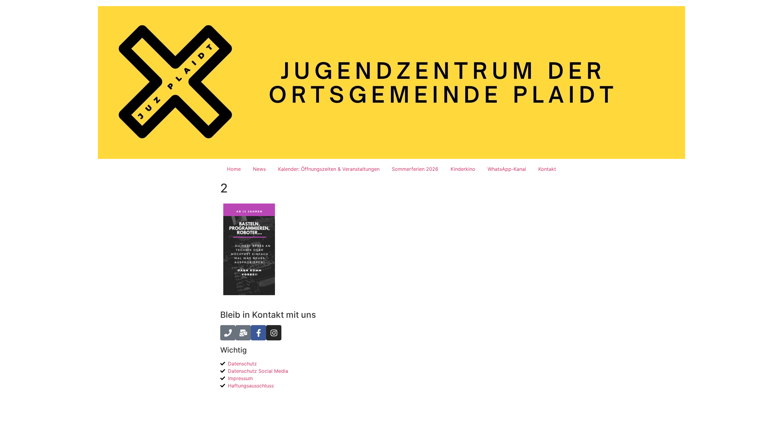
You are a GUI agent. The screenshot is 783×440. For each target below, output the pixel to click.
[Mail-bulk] (243, 332)
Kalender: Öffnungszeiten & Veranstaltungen (329, 169)
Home (234, 169)
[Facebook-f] (258, 332)
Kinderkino (463, 169)
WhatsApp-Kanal (507, 169)
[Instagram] (273, 332)
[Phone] (228, 332)
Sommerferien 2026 (415, 169)
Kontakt (547, 169)
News (259, 169)
